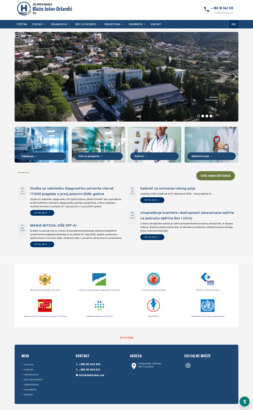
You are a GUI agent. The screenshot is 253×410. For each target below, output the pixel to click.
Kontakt (156, 24)
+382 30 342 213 (89, 370)
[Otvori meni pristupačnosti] (245, 402)
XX (232, 407)
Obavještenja (112, 24)
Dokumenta (136, 24)
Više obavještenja (215, 176)
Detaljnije (41, 212)
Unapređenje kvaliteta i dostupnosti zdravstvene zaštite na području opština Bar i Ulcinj (187, 215)
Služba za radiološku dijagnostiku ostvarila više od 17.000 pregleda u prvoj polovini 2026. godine (71, 191)
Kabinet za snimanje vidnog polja (167, 188)
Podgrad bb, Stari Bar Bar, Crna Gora (150, 365)
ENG (234, 24)
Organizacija (59, 24)
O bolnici (37, 24)
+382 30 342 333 (89, 364)
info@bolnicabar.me (223, 13)
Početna (22, 24)
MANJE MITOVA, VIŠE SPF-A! (53, 225)
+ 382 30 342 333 (222, 8)
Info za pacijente (86, 24)
